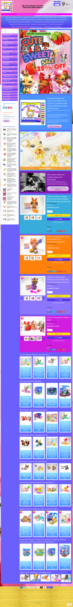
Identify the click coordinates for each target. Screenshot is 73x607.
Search (20, 590)
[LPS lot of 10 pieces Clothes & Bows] (26, 338)
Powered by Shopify (38, 603)
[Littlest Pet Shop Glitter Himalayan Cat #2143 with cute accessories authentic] (26, 298)
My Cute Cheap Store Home (14, 17)
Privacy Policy (55, 590)
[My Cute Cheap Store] (6, 6)
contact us (25, 590)
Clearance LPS (48, 26)
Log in (55, 1)
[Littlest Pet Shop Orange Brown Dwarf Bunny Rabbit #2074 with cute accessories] (26, 217)
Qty (48, 209)
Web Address (32, 590)
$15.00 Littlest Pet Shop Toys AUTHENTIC (20, 22)
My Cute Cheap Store (52, 203)
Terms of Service (40, 590)
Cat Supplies (57, 26)
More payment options (58, 222)
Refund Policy (48, 590)
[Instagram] (11, 108)
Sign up (59, 1)
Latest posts (10, 100)
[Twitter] (4, 108)
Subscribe (6, 121)
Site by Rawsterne (38, 602)
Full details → (50, 227)
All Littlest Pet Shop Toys (13, 20)
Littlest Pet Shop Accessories (39, 24)
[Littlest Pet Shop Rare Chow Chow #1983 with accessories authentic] (26, 258)
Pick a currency (57, 3)
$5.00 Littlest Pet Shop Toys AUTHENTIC (32, 20)
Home (16, 590)
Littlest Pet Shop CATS (58, 22)
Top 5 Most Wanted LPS (56, 24)
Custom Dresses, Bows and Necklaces (58, 188)
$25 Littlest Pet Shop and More (41, 22)
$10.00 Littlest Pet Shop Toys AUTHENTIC (56, 20)
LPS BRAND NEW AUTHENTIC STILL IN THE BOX (54, 17)
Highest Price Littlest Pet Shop (32, 17)
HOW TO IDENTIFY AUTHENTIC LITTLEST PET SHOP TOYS (27, 27)
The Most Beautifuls (54, 126)
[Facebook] (6, 108)
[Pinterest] (9, 108)
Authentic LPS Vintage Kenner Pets (20, 24)
